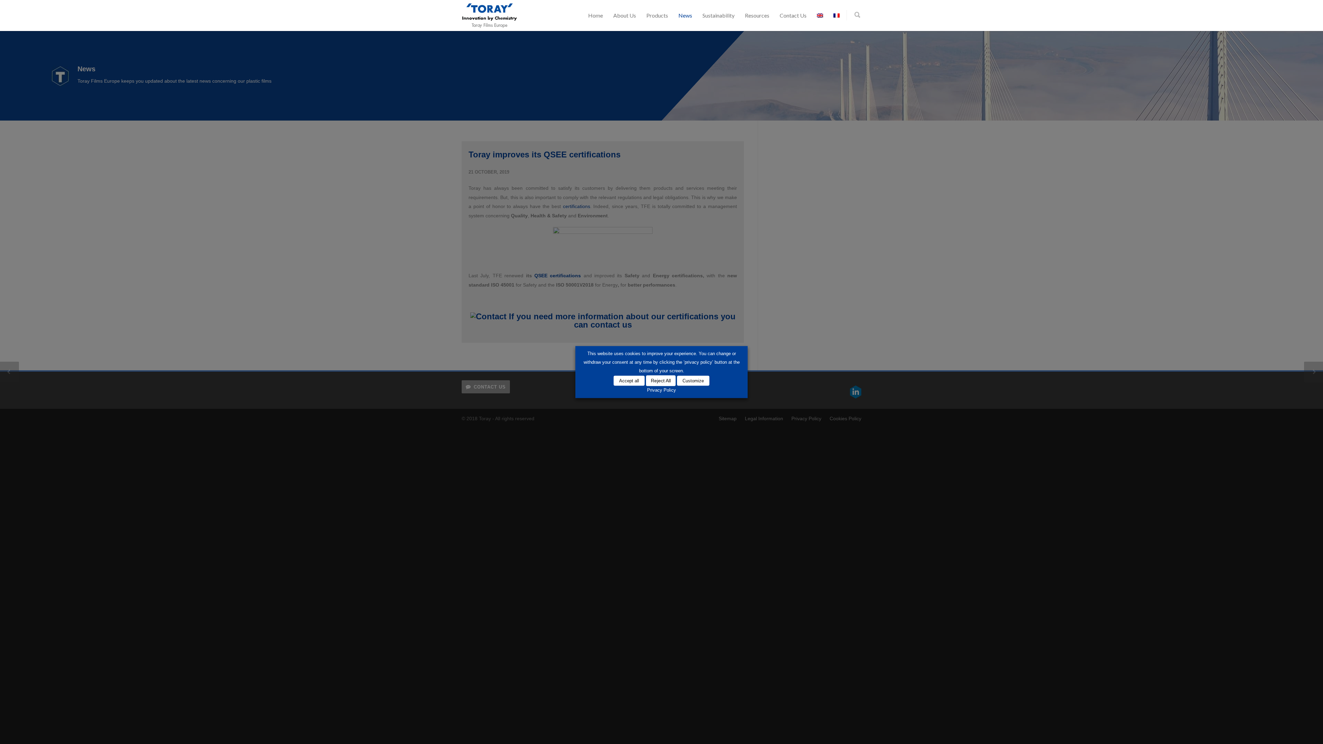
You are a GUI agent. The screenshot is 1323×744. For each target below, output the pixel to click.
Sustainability (718, 15)
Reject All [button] (661, 380)
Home (595, 15)
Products (657, 15)
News (685, 15)
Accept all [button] (629, 380)
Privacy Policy (661, 390)
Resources (757, 15)
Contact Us (793, 15)
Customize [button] (693, 380)
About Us (624, 15)
